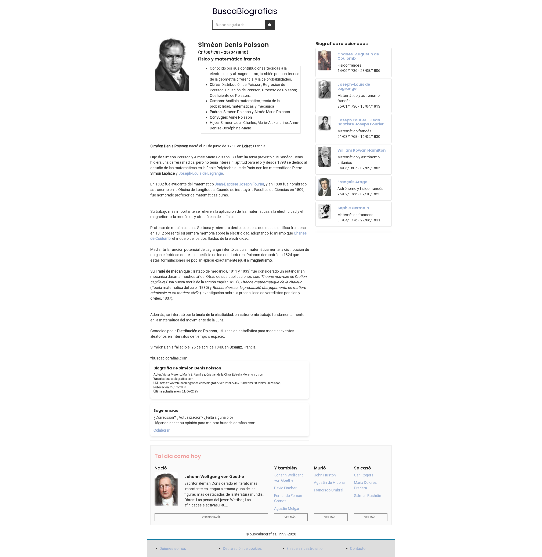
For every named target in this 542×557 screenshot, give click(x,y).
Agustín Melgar (286, 508)
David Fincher (285, 488)
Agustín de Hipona (329, 482)
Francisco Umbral (328, 490)
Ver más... (291, 517)
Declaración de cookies (242, 548)
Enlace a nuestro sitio (304, 548)
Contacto (357, 548)
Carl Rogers (363, 475)
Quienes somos (172, 548)
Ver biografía (211, 517)
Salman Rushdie (367, 495)
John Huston (325, 475)
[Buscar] (269, 25)
